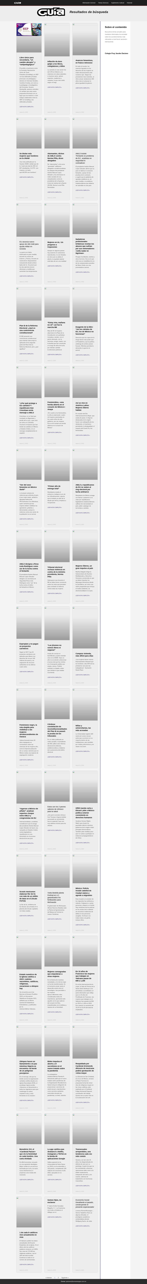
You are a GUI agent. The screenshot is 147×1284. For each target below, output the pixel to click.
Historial (129, 3)
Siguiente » (65, 1277)
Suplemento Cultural (117, 3)
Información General (88, 3)
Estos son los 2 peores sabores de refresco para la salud (57, 809)
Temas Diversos (103, 3)
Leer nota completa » (27, 106)
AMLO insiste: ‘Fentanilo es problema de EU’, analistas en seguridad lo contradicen (85, 158)
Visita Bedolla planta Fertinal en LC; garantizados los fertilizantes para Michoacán (56, 897)
